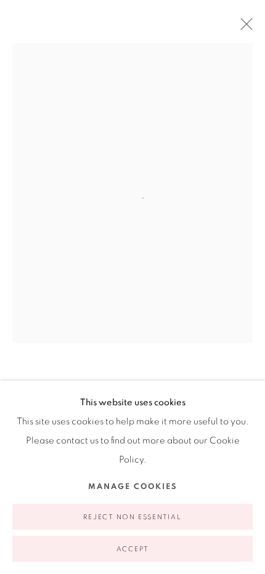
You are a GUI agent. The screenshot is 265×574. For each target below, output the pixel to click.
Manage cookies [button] (132, 487)
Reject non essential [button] (132, 517)
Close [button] (243, 27)
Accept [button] (132, 549)
